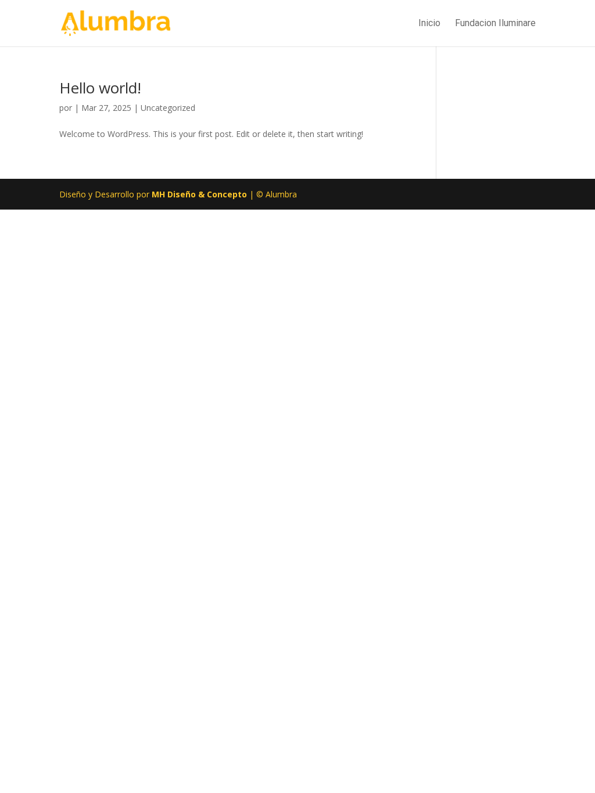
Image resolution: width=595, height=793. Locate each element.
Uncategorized (168, 107)
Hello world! (100, 87)
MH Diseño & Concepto (200, 194)
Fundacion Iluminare (495, 23)
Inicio (429, 23)
